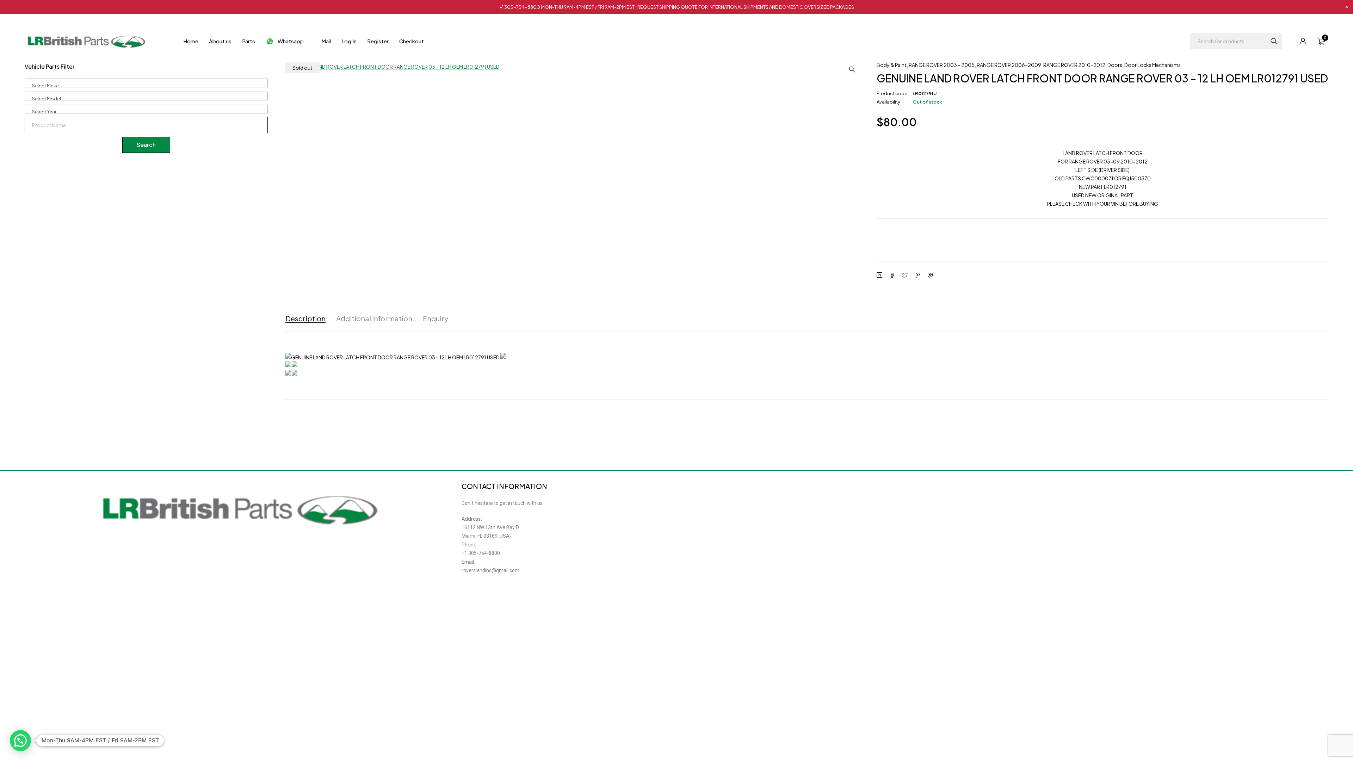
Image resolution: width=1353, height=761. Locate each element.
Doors (1114, 64)
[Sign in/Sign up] (1303, 41)
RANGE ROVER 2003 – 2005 (942, 64)
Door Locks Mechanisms (1152, 64)
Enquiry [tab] (435, 318)
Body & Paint (892, 64)
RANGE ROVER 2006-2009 (1009, 64)
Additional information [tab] (374, 318)
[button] (852, 69)
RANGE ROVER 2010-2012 (1074, 64)
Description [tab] (305, 318)
